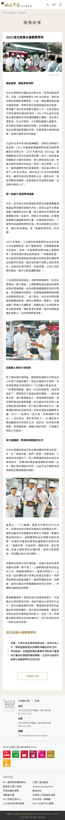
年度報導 (21, 12)
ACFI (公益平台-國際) (43, 803)
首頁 (5, 12)
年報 (37, 700)
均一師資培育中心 (12, 799)
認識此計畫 (32, 676)
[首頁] (17, 4)
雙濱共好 (37, 790)
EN (53, 4)
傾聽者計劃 (8, 794)
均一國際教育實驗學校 (14, 782)
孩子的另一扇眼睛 (41, 799)
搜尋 (47, 4)
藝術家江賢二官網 (12, 786)
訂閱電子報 (23, 700)
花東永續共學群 (11, 790)
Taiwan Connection (42, 786)
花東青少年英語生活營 (43, 794)
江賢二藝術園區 (40, 782)
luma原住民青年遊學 (13, 803)
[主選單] (60, 4)
